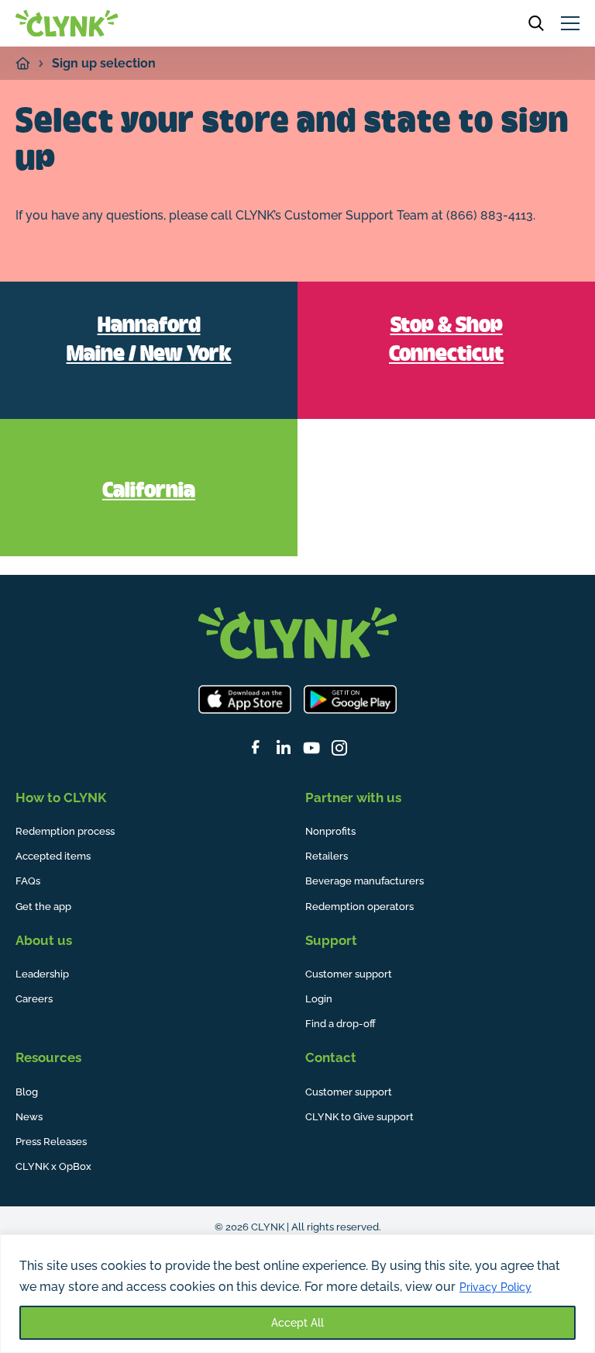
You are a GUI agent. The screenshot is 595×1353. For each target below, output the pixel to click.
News (29, 1117)
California (148, 492)
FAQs (27, 881)
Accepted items (53, 856)
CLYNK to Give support (359, 1117)
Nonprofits (330, 831)
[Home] (22, 63)
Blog (26, 1092)
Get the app (43, 906)
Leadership (42, 974)
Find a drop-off (340, 1023)
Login (318, 999)
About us (43, 940)
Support (331, 940)
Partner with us (353, 797)
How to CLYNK (60, 797)
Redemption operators (359, 906)
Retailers (326, 856)
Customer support (348, 974)
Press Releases (51, 1141)
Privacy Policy (495, 1287)
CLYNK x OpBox (53, 1166)
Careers (34, 999)
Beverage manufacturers (364, 881)
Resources (48, 1057)
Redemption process (65, 831)
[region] (297, 1293)
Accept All (297, 1323)
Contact (330, 1057)
